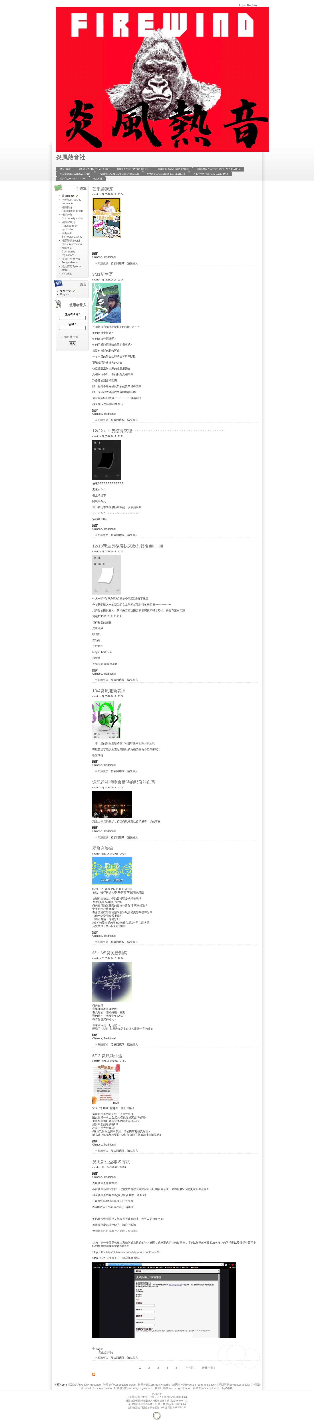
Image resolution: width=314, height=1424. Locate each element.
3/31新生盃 (102, 274)
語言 (95, 253)
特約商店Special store (72, 178)
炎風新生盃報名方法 (111, 1161)
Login (242, 5)
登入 (135, 263)
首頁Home (65, 169)
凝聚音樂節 (102, 848)
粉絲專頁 (97, 178)
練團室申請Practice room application (218, 169)
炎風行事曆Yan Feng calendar (210, 174)
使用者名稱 (72, 314)
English (64, 294)
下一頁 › (189, 1367)
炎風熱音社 (70, 157)
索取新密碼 (71, 336)
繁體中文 (65, 290)
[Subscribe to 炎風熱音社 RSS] (93, 1374)
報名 (111, 1352)
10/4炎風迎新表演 (109, 690)
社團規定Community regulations (166, 174)
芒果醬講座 (102, 189)
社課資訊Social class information (119, 174)
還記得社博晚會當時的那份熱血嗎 (123, 782)
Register (252, 5)
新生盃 (102, 1352)
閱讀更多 (103, 263)
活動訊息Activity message (94, 169)
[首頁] (162, 151)
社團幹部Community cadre (173, 169)
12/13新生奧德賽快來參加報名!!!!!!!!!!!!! (127, 546)
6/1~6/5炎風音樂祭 (109, 953)
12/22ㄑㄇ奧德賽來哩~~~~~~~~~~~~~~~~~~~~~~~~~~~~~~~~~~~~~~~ (158, 431)
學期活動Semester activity (75, 174)
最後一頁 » (208, 1367)
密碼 (72, 324)
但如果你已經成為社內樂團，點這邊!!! (115, 1230)
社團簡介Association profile (133, 169)
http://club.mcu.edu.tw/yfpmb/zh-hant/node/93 (133, 1252)
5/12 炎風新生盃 (107, 1055)
